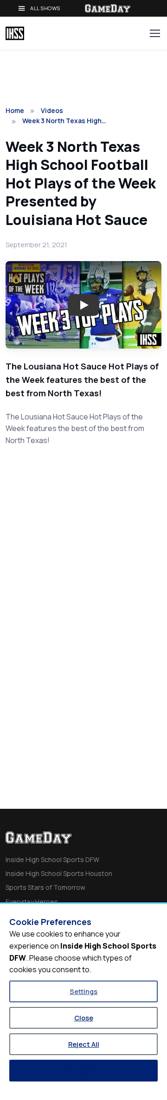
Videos (52, 110)
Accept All (83, 1070)
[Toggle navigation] (154, 33)
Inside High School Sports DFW (52, 859)
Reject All (83, 1044)
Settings (83, 991)
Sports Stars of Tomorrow (45, 887)
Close (83, 1017)
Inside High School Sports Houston (59, 873)
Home (15, 110)
